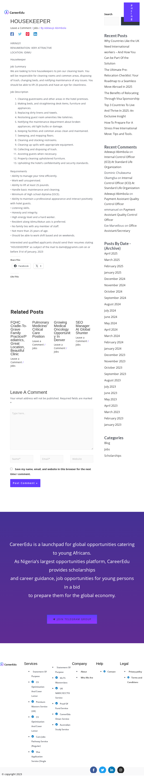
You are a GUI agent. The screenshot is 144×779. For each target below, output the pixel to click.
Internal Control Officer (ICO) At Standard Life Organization (119, 162)
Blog (107, 443)
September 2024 (115, 298)
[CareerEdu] (14, 12)
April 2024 (110, 329)
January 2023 (112, 425)
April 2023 (110, 406)
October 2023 (113, 368)
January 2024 (112, 348)
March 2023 (112, 412)
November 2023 (114, 361)
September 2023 (115, 374)
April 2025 (110, 253)
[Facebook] (12, 34)
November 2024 (114, 285)
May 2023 (110, 399)
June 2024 (110, 317)
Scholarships (112, 456)
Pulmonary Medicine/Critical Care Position (40, 329)
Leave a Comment (20, 28)
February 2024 (113, 342)
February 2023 (113, 418)
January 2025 (112, 272)
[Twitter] (20, 34)
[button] (85, 9)
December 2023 (114, 355)
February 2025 (113, 266)
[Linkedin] (35, 34)
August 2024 (112, 304)
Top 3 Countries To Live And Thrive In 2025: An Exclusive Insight (119, 110)
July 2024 (110, 310)
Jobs (36, 28)
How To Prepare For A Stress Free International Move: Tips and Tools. (120, 128)
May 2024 (110, 323)
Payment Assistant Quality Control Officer (120, 215)
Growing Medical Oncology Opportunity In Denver (62, 331)
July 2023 (110, 387)
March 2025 (112, 260)
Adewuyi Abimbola (116, 152)
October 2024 (113, 291)
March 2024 (112, 336)
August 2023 (112, 380)
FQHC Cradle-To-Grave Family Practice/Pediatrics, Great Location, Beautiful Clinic (19, 338)
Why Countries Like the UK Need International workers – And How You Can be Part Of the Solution (121, 52)
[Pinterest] (27, 34)
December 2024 (114, 279)
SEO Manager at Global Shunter (83, 327)
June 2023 (110, 393)
